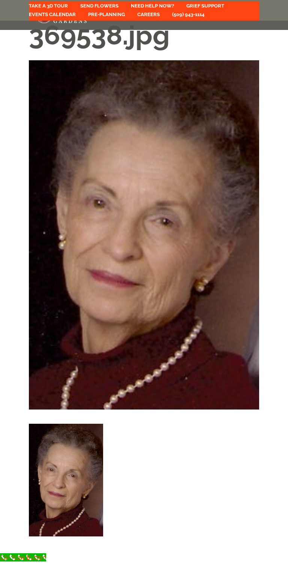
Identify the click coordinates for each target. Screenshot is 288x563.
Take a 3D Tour (48, 6)
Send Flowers (99, 6)
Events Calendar (52, 14)
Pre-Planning (106, 14)
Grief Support (205, 6)
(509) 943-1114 (188, 14)
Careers (148, 14)
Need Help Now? (152, 6)
